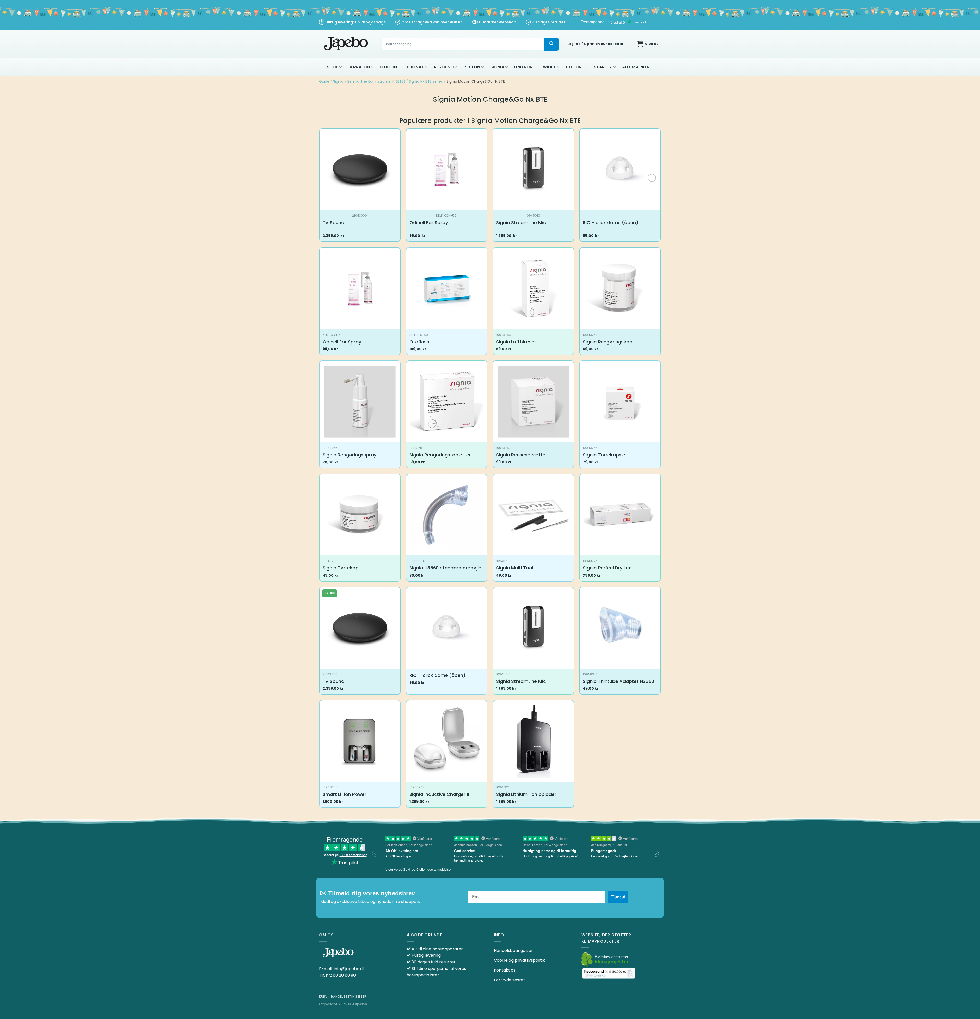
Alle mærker (636, 67)
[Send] (551, 44)
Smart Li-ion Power (344, 794)
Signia (497, 67)
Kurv (323, 996)
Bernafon (359, 67)
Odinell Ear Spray (428, 222)
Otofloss (419, 342)
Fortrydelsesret (509, 980)
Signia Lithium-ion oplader (526, 794)
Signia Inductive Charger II (439, 794)
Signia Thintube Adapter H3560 (618, 681)
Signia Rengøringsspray (349, 455)
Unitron (523, 67)
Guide (324, 81)
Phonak (415, 67)
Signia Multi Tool (514, 568)
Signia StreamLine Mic (521, 222)
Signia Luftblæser (516, 342)
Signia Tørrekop (341, 568)
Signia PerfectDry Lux (607, 568)
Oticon (388, 67)
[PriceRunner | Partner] (608, 973)
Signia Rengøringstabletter (440, 455)
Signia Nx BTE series (426, 81)
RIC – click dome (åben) (437, 675)
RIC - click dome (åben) (610, 222)
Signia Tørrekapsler (605, 455)
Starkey (603, 67)
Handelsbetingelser (513, 950)
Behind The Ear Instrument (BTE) (376, 81)
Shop (332, 67)
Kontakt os (505, 970)
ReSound (444, 67)
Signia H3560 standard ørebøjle (445, 568)
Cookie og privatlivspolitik (519, 960)
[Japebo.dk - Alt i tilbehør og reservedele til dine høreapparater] (346, 44)
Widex (549, 67)
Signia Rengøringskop (607, 342)
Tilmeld (618, 897)
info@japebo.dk (349, 969)
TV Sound (333, 222)
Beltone (575, 67)
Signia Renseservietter (521, 455)
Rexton (472, 67)
